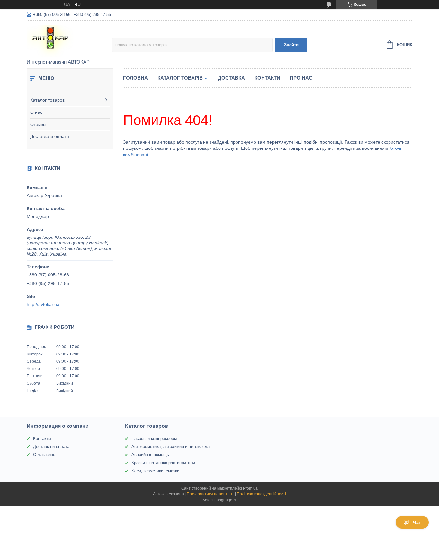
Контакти (267, 78)
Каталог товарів (180, 78)
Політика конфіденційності (261, 494)
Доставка (231, 78)
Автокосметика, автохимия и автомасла (170, 446)
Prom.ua (250, 488)
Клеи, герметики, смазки (155, 470)
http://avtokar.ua (43, 304)
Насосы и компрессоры (154, 438)
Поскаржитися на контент (210, 494)
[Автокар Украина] (69, 40)
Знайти (291, 44)
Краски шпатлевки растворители (163, 462)
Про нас (301, 78)
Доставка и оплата (49, 136)
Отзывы (38, 124)
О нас (36, 112)
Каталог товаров (47, 100)
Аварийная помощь (150, 454)
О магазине (44, 454)
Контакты (42, 438)
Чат (417, 522)
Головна (135, 78)
